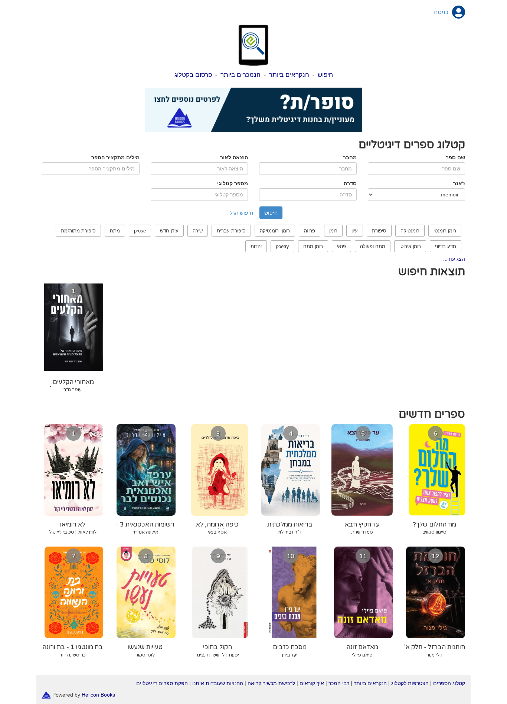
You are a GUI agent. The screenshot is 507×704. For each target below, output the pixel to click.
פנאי (341, 246)
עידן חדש (169, 231)
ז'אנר (459, 183)
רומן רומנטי (445, 231)
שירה (198, 231)
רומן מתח (313, 246)
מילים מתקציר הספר (115, 157)
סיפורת (379, 231)
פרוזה (309, 231)
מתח (115, 231)
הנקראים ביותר (289, 74)
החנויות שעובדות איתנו (217, 683)
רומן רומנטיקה (275, 231)
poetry (282, 246)
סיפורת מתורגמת (78, 231)
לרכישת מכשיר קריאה (271, 683)
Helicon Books (98, 694)
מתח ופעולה (372, 246)
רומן (333, 231)
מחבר (350, 157)
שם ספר (455, 157)
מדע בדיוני (445, 246)
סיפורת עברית (231, 231)
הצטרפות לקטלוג (410, 683)
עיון (354, 231)
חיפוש (325, 74)
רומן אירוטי (410, 246)
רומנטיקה (409, 231)
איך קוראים (312, 683)
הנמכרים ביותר (240, 74)
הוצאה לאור (234, 157)
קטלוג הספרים (449, 683)
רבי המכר (338, 683)
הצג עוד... (454, 259)
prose (140, 231)
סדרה (350, 183)
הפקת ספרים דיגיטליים (162, 683)
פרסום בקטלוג (193, 74)
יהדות (256, 246)
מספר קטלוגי (232, 183)
